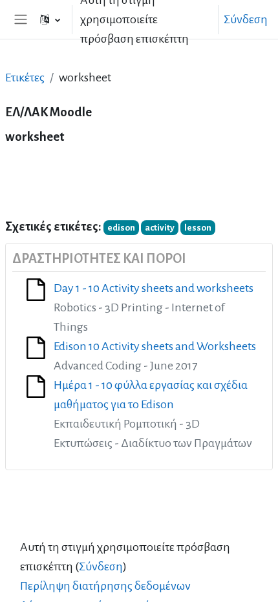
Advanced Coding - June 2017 (125, 365)
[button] (50, 19)
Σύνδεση (246, 19)
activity (160, 228)
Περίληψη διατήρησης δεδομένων (105, 585)
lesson (197, 228)
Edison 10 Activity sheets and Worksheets (155, 346)
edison (121, 228)
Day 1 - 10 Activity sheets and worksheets (153, 288)
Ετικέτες (25, 77)
